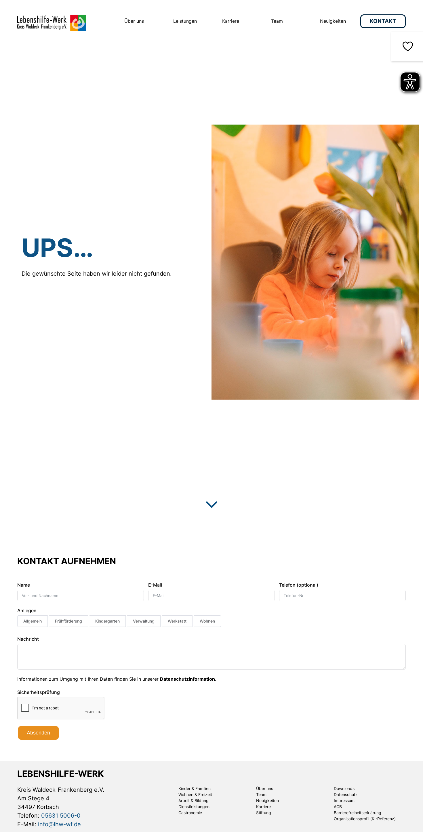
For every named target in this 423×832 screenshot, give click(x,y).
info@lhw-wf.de (59, 824)
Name (23, 585)
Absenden (38, 733)
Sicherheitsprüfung (38, 692)
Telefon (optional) (298, 585)
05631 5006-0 (61, 815)
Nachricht (28, 639)
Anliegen (27, 610)
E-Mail (155, 585)
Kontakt (383, 21)
